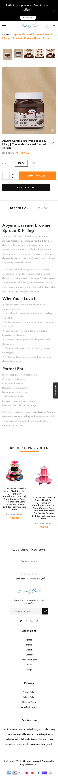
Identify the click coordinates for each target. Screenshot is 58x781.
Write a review (29, 561)
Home (5, 34)
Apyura (29, 639)
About (29, 649)
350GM (21, 163)
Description (19, 208)
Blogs (29, 669)
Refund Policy (29, 697)
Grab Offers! (28, 17)
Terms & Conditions (29, 707)
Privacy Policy (29, 692)
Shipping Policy (29, 702)
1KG (34, 163)
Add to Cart (37, 175)
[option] (7, 54)
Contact (29, 654)
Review (42, 208)
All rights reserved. (32, 761)
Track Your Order (29, 659)
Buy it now (26, 187)
